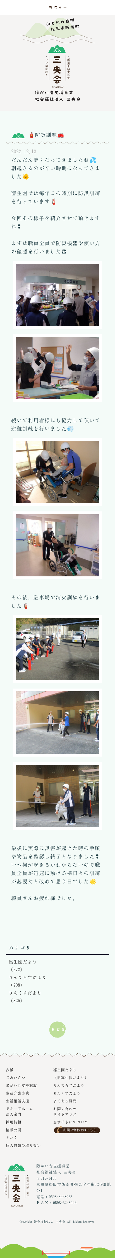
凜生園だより (65, 1070)
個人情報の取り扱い (23, 1145)
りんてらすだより (69, 1085)
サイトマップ (65, 1114)
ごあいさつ (15, 1077)
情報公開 (13, 1130)
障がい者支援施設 (21, 1085)
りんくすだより (67, 1093)
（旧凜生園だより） (70, 1077)
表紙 (10, 1070)
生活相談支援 (17, 1101)
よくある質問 (65, 1101)
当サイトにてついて (70, 1122)
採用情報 (13, 1122)
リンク (12, 1137)
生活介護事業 (17, 1093)
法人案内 (13, 1114)
